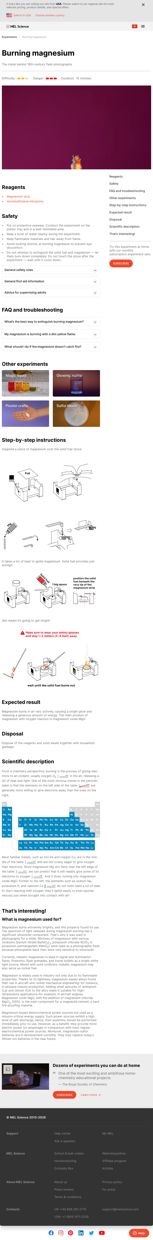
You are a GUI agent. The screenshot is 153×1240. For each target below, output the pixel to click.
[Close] (143, 4)
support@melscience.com (120, 1209)
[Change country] (134, 26)
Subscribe (121, 263)
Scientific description (124, 226)
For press (108, 1189)
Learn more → (91, 1095)
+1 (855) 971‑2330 (75, 1217)
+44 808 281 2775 (73, 1209)
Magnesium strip (18, 196)
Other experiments (122, 198)
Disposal (115, 219)
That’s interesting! (122, 234)
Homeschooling (65, 1161)
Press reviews (64, 1189)
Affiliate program (114, 1161)
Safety (113, 183)
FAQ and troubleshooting (127, 191)
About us (60, 1182)
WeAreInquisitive (114, 1153)
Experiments (9, 36)
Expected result (120, 212)
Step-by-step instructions (127, 205)
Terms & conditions (67, 1197)
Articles (107, 1168)
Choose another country (50, 15)
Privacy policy (112, 1182)
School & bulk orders (69, 1153)
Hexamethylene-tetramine (25, 201)
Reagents (116, 176)
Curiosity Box (63, 1168)
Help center (62, 1133)
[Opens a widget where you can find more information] (139, 1233)
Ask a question (64, 1141)
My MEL (108, 1133)
